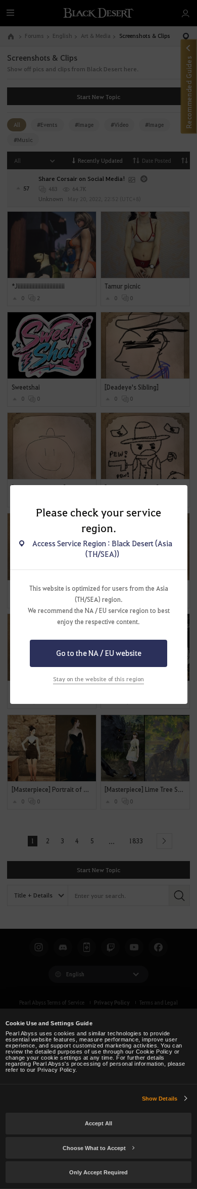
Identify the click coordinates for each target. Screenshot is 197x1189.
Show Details (159, 1099)
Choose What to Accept (94, 1148)
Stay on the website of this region (98, 679)
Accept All (98, 1123)
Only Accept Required (98, 1172)
